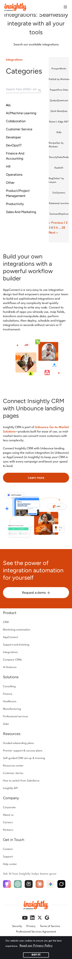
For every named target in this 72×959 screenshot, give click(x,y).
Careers (8, 822)
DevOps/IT (14, 145)
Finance (7, 694)
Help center (10, 864)
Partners (8, 830)
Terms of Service (50, 926)
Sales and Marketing (21, 212)
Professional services (15, 716)
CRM (6, 622)
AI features (9, 667)
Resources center (13, 765)
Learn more (36, 478)
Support (8, 856)
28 (63, 227)
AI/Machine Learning (21, 113)
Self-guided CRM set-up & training (24, 758)
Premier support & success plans (22, 750)
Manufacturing (12, 709)
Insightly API (10, 788)
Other (10, 183)
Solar (6, 724)
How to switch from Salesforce (21, 780)
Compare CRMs (12, 659)
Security (17, 926)
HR (8, 167)
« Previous (56, 222)
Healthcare (9, 701)
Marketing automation (16, 629)
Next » (53, 232)
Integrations (14, 59)
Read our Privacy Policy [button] (36, 945)
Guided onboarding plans (18, 743)
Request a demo (34, 593)
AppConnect (10, 637)
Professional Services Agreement (36, 931)
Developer (13, 137)
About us (8, 815)
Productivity (15, 204)
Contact (8, 849)
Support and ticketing (16, 644)
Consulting (9, 686)
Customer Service (19, 129)
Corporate (9, 807)
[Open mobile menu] (65, 7)
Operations (14, 175)
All (8, 105)
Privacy (30, 926)
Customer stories (13, 773)
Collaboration (16, 121)
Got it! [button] (36, 955)
